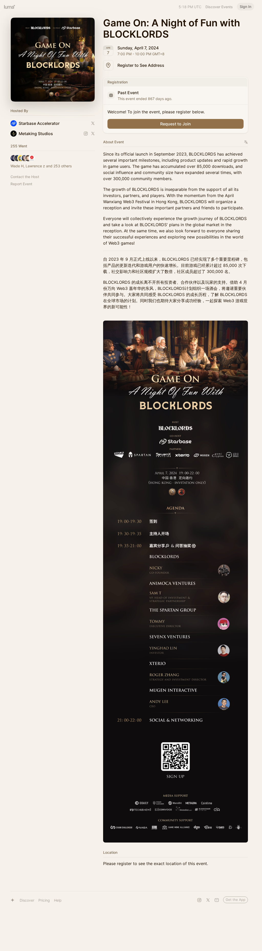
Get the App (235, 900)
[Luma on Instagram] (199, 900)
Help (58, 900)
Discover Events (219, 7)
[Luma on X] (208, 900)
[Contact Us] (216, 900)
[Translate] (246, 142)
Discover (27, 900)
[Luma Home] (9, 6)
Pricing (44, 900)
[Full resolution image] (175, 581)
